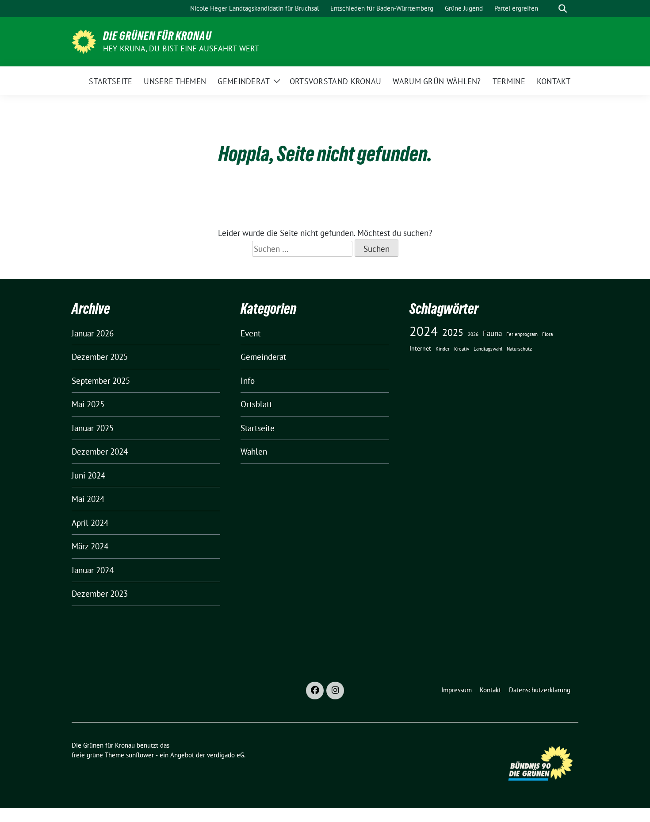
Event (250, 333)
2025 (452, 332)
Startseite (258, 428)
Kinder (443, 349)
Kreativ (461, 349)
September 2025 (101, 380)
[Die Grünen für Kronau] (84, 40)
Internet (420, 348)
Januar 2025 (93, 428)
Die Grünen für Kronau (157, 35)
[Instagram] (335, 690)
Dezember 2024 (100, 451)
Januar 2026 (93, 333)
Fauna (492, 333)
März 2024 (90, 546)
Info (248, 380)
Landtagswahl (488, 349)
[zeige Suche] (562, 8)
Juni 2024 (88, 475)
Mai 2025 (88, 404)
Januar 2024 (93, 570)
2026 (473, 334)
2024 (423, 331)
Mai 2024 (88, 499)
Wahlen (254, 451)
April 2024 (90, 522)
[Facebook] (315, 690)
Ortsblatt (256, 404)
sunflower (140, 755)
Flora (547, 334)
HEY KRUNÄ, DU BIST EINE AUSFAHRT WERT (181, 48)
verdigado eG (225, 755)
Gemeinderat (263, 356)
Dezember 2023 (100, 593)
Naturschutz (519, 349)
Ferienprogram (522, 334)
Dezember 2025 (100, 356)
